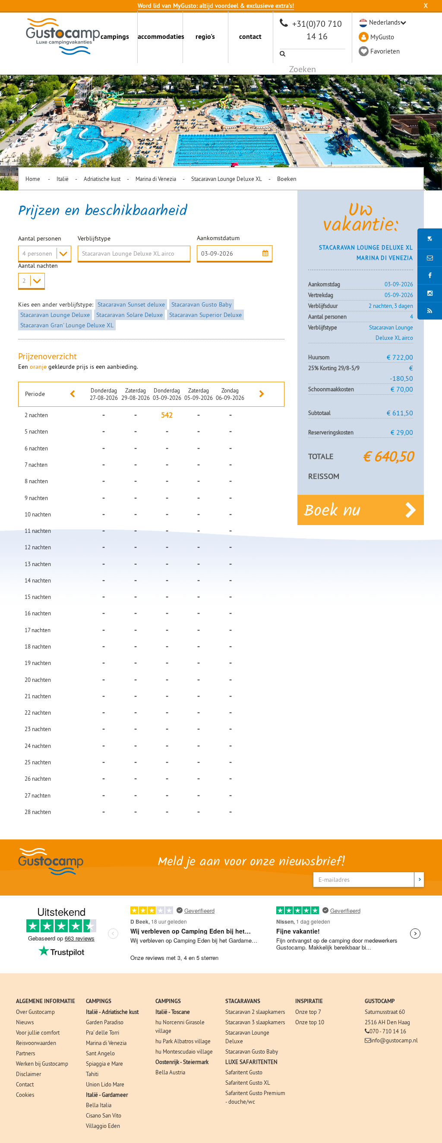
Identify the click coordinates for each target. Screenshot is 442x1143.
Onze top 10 (309, 1022)
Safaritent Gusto (243, 1072)
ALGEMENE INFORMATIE (45, 1001)
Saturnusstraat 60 (385, 1011)
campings (115, 36)
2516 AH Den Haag (387, 1022)
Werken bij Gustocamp (42, 1063)
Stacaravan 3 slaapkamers (255, 1022)
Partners (25, 1053)
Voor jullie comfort (38, 1032)
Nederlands (384, 22)
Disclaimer (28, 1073)
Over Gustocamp (35, 1011)
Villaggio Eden (103, 1125)
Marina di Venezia (156, 178)
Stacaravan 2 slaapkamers (255, 1011)
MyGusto (382, 37)
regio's (205, 36)
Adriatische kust (102, 178)
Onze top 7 (308, 1011)
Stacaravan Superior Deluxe (205, 315)
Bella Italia (98, 1105)
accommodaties (160, 36)
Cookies (25, 1094)
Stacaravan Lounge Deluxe (55, 315)
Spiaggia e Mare (104, 1063)
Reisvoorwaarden (36, 1042)
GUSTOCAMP (380, 1001)
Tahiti (92, 1073)
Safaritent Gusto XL (247, 1082)
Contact (25, 1084)
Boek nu (332, 511)
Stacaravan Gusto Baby (201, 304)
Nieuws (25, 1022)
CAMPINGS (98, 1001)
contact (250, 36)
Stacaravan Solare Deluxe (129, 315)
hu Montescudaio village (184, 1051)
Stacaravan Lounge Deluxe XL (226, 178)
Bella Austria (170, 1072)
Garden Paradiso (104, 1022)
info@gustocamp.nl (394, 1040)
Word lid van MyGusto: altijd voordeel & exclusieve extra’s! (216, 5)
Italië (63, 178)
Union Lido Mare (105, 1084)
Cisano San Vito (103, 1115)
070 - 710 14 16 (387, 1031)
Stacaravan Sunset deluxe (131, 304)
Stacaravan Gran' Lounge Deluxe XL (67, 325)
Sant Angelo (100, 1053)
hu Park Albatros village (183, 1041)
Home (33, 178)
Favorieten (385, 51)
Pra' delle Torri (102, 1032)
